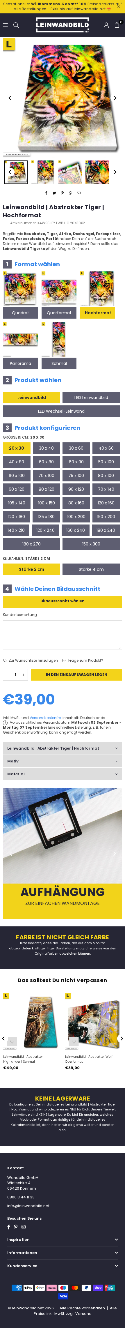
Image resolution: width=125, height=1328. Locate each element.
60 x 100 (17, 475)
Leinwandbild (31, 397)
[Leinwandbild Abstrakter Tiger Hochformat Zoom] (97, 172)
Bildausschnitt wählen (62, 600)
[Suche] (16, 24)
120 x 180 (16, 517)
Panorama (20, 363)
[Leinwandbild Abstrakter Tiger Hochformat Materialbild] (70, 172)
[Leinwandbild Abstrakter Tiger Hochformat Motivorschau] (43, 172)
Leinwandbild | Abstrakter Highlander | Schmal (23, 1059)
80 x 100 (106, 475)
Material (16, 774)
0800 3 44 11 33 (21, 1197)
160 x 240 (75, 530)
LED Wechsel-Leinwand (61, 411)
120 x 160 (106, 503)
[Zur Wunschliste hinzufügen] (12, 1041)
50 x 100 (106, 462)
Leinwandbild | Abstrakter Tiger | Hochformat (53, 748)
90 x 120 (76, 489)
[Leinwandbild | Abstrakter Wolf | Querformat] (93, 1021)
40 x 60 (106, 448)
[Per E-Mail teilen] (79, 193)
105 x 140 (16, 503)
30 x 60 (76, 448)
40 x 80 (16, 462)
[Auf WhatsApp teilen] (71, 193)
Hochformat (98, 313)
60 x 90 (76, 462)
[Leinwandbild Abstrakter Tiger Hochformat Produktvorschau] (16, 172)
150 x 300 (91, 544)
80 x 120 (46, 489)
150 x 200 (106, 517)
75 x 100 (76, 475)
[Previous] (10, 97)
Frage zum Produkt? (85, 660)
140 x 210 (16, 530)
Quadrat (20, 313)
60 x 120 (16, 489)
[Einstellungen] (106, 25)
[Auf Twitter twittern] (54, 193)
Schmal (59, 363)
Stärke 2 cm (31, 569)
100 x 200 (76, 517)
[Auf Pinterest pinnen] (62, 193)
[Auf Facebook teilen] (46, 193)
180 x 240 (106, 530)
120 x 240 (45, 530)
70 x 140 (106, 489)
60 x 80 (46, 462)
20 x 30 (16, 448)
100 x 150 (46, 503)
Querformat (59, 313)
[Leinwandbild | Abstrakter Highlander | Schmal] (31, 1021)
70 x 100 (46, 475)
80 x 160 (76, 503)
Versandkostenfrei (46, 717)
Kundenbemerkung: (20, 614)
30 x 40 (46, 448)
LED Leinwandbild (91, 397)
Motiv (13, 761)
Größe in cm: (23, 437)
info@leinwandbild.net (28, 1206)
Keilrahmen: (26, 558)
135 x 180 (46, 517)
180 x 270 (31, 544)
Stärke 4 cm (91, 569)
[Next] (114, 97)
